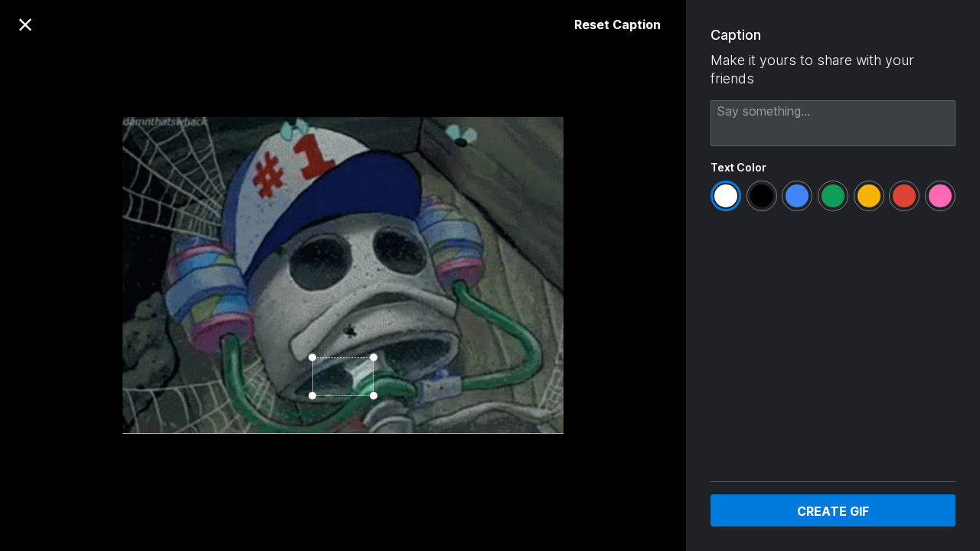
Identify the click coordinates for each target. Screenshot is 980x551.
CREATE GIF (833, 511)
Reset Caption (617, 24)
